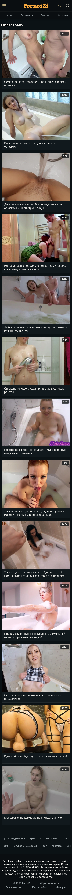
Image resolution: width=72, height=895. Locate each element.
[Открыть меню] (4, 5)
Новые (9, 15)
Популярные (27, 15)
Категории (63, 15)
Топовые (45, 15)
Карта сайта (39, 887)
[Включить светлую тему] (59, 5)
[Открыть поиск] (67, 5)
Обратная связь (49, 883)
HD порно (61, 887)
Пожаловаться (14, 887)
